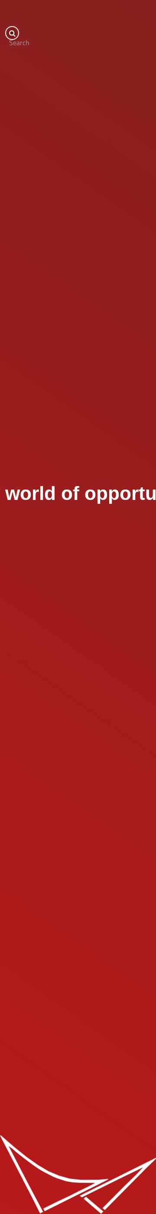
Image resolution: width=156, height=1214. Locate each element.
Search (14, 38)
